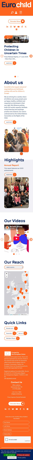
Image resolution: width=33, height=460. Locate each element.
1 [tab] (15, 77)
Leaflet (11, 314)
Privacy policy (21, 457)
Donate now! (9, 328)
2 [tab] (18, 77)
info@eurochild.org (16, 394)
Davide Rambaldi (21, 397)
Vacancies (9, 333)
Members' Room (10, 338)
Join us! (20, 333)
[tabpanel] (16, 50)
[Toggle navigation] (12, 12)
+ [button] (6, 273)
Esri (19, 314)
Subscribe (7, 434)
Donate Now (15, 21)
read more (9, 63)
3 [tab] (19, 254)
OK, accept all (10, 455)
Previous (1, 55)
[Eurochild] (16, 4)
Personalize (12, 457)
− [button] (6, 276)
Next (30, 55)
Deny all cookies (24, 455)
